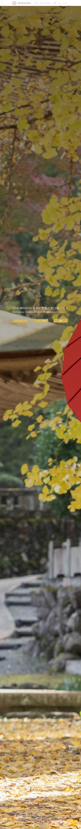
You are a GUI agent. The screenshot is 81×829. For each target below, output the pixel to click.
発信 (60, 321)
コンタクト (65, 2)
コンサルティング (21, 321)
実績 (55, 2)
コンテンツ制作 (41, 321)
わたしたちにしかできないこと (46, 2)
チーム (59, 2)
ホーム (36, 2)
